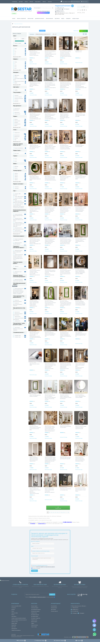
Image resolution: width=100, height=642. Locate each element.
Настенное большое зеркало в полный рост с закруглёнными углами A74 (50, 271)
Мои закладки (53, 609)
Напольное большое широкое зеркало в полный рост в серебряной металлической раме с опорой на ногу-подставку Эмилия (50, 241)
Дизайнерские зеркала (39, 18)
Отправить (34, 570)
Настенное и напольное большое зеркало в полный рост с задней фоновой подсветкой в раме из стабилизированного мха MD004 (65, 304)
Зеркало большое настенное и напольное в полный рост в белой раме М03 (80, 84)
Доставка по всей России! (69, 1)
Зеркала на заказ (34, 619)
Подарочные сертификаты (16, 630)
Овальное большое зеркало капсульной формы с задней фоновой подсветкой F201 (50, 427)
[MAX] (94, 621)
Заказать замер (83, 31)
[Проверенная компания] (4, 580)
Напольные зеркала (34, 607)
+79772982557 (66, 9)
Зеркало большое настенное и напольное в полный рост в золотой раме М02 (35, 115)
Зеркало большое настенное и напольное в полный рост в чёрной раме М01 (50, 115)
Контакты (50, 1)
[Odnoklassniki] (86, 10)
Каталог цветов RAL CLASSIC (16, 606)
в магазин (42, 30)
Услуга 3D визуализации (43, 12)
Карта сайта (14, 626)
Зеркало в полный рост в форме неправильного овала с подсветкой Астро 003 (80, 427)
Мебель (62, 18)
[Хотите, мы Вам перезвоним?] (94, 630)
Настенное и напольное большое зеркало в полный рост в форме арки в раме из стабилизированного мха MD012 (50, 304)
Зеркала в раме (30, 18)
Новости (44, 1)
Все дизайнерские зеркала (36, 609)
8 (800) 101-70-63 (59, 10)
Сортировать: (32, 34)
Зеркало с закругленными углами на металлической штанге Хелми (49, 490)
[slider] (14, 41)
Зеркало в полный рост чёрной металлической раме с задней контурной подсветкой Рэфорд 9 (50, 458)
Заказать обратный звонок (44, 11)
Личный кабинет (54, 606)
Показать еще (58, 508)
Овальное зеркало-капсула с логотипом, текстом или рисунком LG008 (34, 333)
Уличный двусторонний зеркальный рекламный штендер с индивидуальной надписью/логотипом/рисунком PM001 (65, 335)
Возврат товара (14, 623)
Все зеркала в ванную (35, 614)
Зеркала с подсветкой (21, 18)
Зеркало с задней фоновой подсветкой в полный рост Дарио (80, 365)
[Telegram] (82, 10)
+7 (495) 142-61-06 (60, 7)
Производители (14, 628)
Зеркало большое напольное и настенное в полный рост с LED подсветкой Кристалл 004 (65, 84)
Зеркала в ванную (49, 18)
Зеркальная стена (78, 51)
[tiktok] (82, 13)
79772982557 (59, 9)
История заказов (54, 607)
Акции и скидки (34, 626)
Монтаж (31, 1)
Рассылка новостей (54, 611)
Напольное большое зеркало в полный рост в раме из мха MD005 (80, 177)
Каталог (13, 18)
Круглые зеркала (34, 621)
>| (68, 512)
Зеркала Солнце (34, 612)
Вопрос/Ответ (14, 625)
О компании (14, 1)
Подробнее (15, 286)
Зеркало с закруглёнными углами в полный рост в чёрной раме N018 (35, 490)
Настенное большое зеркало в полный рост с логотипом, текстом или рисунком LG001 (65, 53)
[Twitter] (78, 13)
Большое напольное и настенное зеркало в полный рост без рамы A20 (35, 53)
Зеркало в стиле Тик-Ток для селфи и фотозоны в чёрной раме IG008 (80, 115)
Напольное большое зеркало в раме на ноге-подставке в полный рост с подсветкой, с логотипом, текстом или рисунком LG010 (50, 210)
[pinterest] (84, 13)
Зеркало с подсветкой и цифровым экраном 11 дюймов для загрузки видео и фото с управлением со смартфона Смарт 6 (50, 147)
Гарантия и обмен (15, 612)
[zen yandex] (80, 13)
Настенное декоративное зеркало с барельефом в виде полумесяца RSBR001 (80, 396)
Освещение (68, 18)
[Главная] (12, 23)
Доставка (21, 1)
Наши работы (38, 1)
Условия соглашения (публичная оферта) (19, 618)
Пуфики (32, 623)
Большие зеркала (34, 606)
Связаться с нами (15, 621)
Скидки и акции (75, 18)
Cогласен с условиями (36, 568)
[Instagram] (78, 10)
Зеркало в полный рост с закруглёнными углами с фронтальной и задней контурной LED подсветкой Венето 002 (64, 116)
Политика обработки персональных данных (19, 619)
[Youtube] (84, 10)
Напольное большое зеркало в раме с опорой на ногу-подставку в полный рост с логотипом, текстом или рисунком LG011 (65, 210)
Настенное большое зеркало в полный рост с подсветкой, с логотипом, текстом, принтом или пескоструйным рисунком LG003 (65, 272)
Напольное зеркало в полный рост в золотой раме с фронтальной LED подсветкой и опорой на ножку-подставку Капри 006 (50, 397)
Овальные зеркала (34, 625)
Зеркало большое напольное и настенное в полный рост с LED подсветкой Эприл (65, 365)
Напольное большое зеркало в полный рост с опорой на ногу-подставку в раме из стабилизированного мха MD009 (35, 210)
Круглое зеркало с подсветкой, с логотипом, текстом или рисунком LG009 (65, 177)
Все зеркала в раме (34, 616)
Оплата (26, 1)
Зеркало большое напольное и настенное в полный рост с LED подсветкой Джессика (50, 365)
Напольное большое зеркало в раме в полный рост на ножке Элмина (80, 490)
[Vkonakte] (80, 10)
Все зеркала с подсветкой (35, 618)
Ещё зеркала (57, 18)
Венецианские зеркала (35, 611)
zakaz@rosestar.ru (60, 11)
